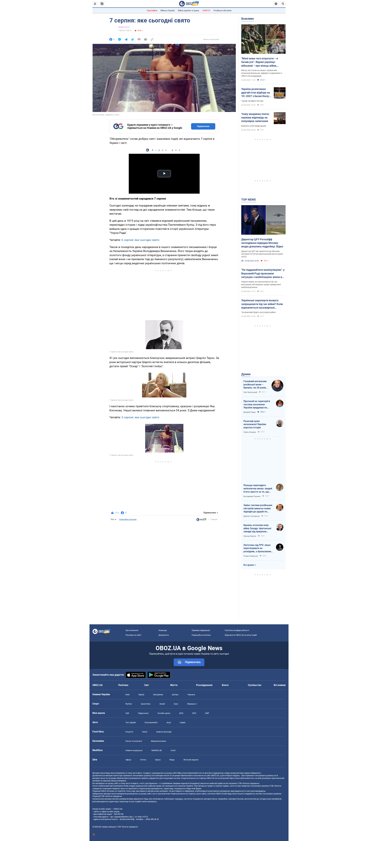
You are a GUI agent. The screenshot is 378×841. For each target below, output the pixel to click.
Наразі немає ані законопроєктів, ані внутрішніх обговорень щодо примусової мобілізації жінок (261, 284)
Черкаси (191, 694)
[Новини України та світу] (201, 520)
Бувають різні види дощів (253, 126)
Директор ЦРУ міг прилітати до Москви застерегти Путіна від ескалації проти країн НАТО (262, 254)
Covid (173, 750)
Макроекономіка (158, 741)
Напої (144, 732)
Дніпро (175, 694)
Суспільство (254, 685)
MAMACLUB (156, 750)
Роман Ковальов (250, 556)
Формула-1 (192, 704)
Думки (245, 374)
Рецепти (129, 732)
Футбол (129, 704)
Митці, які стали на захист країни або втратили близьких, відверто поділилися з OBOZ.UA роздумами (261, 73)
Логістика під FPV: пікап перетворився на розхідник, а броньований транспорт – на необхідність (257, 548)
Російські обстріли (222, 10)
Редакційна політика (127, 519)
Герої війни (152, 10)
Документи (164, 635)
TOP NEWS (248, 199)
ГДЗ (127, 713)
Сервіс (183, 722)
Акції (169, 722)
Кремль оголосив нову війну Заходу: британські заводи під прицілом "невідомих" (257, 528)
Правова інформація (201, 630)
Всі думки (248, 565)
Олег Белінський (250, 392)
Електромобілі (151, 722)
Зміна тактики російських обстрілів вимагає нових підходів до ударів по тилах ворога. (257, 508)
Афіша (128, 760)
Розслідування (204, 685)
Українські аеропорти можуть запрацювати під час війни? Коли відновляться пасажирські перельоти (262, 304)
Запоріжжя (158, 694)
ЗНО (194, 713)
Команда (163, 630)
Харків (141, 694)
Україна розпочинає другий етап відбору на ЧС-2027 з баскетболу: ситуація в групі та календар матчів (255, 92)
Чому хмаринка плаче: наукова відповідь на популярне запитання (255, 117)
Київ (127, 694)
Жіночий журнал (190, 760)
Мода (172, 760)
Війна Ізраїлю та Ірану (188, 10)
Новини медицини (134, 750)
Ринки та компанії (134, 741)
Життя (173, 685)
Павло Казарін (249, 432)
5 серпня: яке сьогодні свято (140, 417)
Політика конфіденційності (237, 630)
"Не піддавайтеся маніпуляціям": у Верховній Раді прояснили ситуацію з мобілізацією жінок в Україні (263, 273)
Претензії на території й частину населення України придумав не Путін (256, 404)
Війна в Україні (168, 10)
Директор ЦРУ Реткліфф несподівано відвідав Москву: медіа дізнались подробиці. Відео (262, 243)
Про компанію (132, 630)
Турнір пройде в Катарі (252, 101)
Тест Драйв (131, 722)
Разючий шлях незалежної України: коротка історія (255, 424)
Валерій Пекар (249, 412)
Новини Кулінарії (163, 732)
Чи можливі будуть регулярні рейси (258, 312)
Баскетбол (145, 704)
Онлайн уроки (164, 713)
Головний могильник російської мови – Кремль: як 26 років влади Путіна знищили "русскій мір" (256, 384)
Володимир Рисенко (251, 496)
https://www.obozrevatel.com (189, 773)
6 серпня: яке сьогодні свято (140, 240)
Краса (158, 760)
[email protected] (127, 819)
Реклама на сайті (133, 635)
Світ (146, 685)
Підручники (143, 713)
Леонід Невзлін (249, 536)
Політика (123, 685)
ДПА (181, 713)
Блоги (225, 685)
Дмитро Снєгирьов (251, 516)
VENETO (206, 10)
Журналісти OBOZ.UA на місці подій (241, 635)
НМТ (207, 713)
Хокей (162, 704)
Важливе (247, 18)
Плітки (143, 760)
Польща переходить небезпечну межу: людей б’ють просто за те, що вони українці (257, 488)
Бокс (176, 704)
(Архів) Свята (123, 27)
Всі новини (280, 685)
